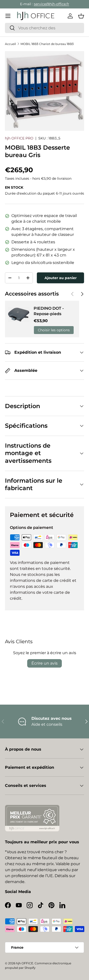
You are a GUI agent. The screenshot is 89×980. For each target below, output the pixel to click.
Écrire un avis (44, 663)
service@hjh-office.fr (51, 4)
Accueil (10, 44)
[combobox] (44, 28)
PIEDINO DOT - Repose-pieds (49, 311)
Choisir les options (54, 330)
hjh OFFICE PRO (19, 138)
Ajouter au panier (60, 278)
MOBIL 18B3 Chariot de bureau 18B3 (47, 44)
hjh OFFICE (24, 963)
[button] (81, 15)
